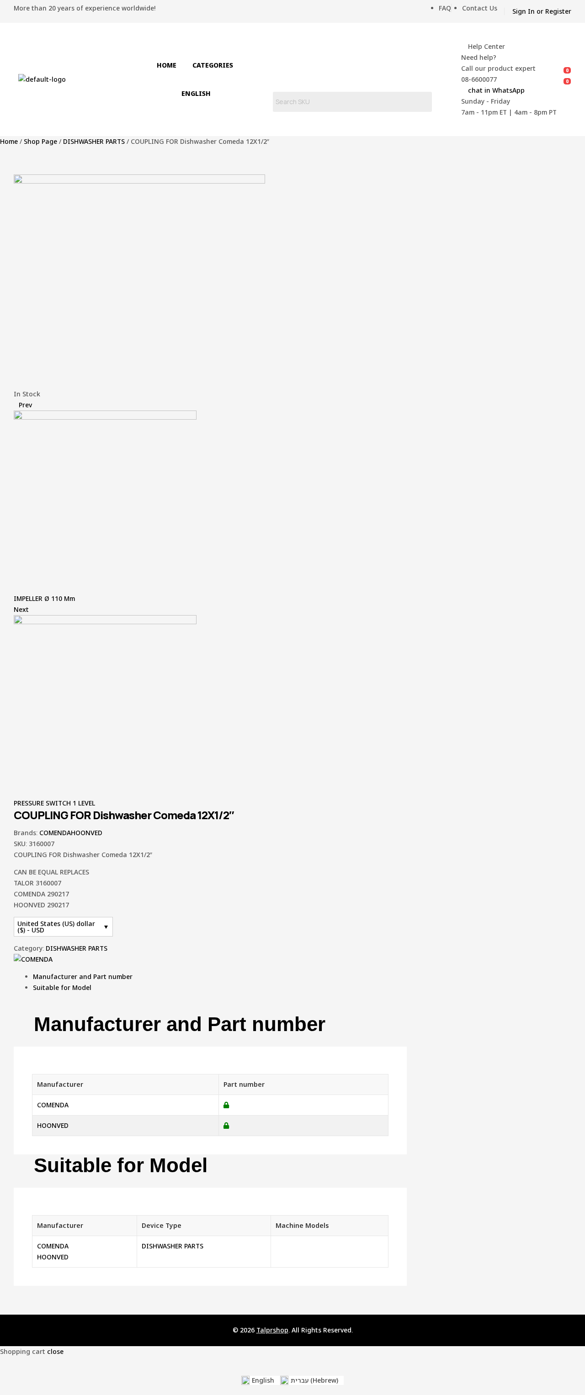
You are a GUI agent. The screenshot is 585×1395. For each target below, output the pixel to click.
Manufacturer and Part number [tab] (179, 1024)
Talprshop (272, 1330)
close (55, 1351)
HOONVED (86, 832)
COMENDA (55, 832)
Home (9, 141)
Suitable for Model (62, 987)
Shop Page (40, 141)
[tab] (220, 976)
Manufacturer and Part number (83, 976)
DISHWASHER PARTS (94, 141)
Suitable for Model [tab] (120, 1165)
